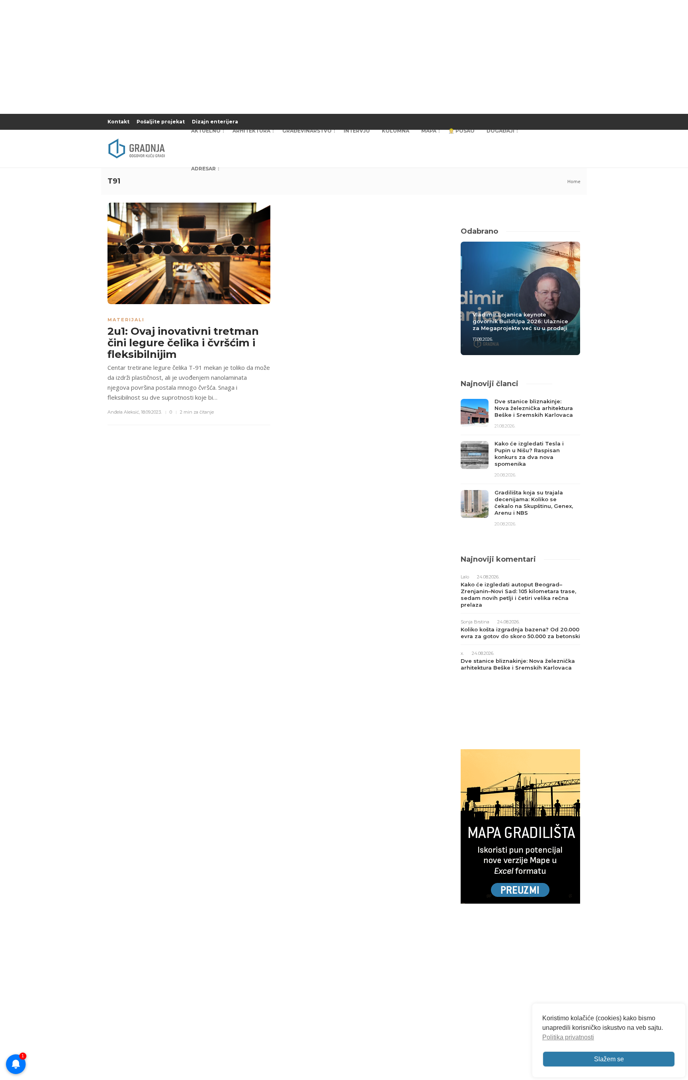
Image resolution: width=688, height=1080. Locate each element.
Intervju (357, 131)
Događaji (500, 131)
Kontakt (118, 122)
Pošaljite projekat (161, 122)
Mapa (428, 131)
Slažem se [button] (609, 1059)
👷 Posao (461, 131)
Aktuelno (206, 131)
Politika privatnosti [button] (568, 1037)
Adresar (203, 169)
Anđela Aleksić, (124, 412)
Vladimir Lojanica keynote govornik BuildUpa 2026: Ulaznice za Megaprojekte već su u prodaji (520, 321)
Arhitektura (251, 131)
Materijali (126, 319)
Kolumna (395, 131)
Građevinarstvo (307, 131)
